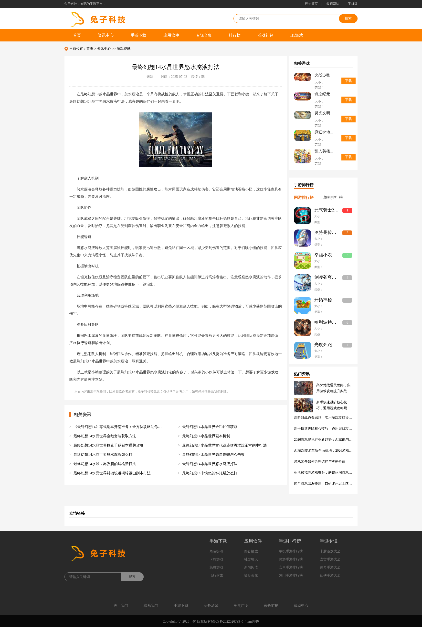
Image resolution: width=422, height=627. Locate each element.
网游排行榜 (304, 197)
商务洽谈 (211, 605)
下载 (348, 81)
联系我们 (151, 605)
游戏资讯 (123, 48)
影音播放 (251, 551)
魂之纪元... (324, 94)
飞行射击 (216, 575)
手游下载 (138, 35)
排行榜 (235, 35)
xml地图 (253, 621)
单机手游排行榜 (291, 551)
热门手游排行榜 (291, 575)
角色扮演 (216, 551)
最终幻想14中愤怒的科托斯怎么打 (209, 473)
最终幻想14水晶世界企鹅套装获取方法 (105, 436)
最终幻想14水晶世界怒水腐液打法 (209, 464)
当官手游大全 (330, 559)
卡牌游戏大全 (330, 551)
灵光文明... (324, 113)
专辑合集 (204, 35)
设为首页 (311, 4)
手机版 (353, 4)
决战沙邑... (324, 75)
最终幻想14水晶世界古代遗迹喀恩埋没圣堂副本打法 (224, 445)
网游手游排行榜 (291, 559)
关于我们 (121, 605)
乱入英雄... (324, 151)
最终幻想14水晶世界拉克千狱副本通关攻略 (108, 445)
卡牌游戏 (216, 559)
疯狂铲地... (324, 132)
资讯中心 (106, 35)
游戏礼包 (265, 35)
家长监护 (271, 605)
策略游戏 (216, 567)
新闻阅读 (251, 567)
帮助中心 (301, 605)
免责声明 (241, 605)
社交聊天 (251, 559)
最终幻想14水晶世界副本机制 (206, 436)
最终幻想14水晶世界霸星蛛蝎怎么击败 (213, 455)
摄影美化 (251, 575)
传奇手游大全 (330, 567)
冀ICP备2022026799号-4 (228, 621)
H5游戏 (296, 35)
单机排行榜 (333, 197)
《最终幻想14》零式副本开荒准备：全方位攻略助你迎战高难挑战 (119, 427)
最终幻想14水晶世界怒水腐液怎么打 (103, 455)
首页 (77, 35)
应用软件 (171, 35)
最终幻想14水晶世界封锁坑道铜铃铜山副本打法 (112, 473)
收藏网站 (333, 4)
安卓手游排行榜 (291, 567)
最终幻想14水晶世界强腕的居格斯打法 (105, 464)
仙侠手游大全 (330, 575)
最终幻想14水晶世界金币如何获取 (209, 427)
